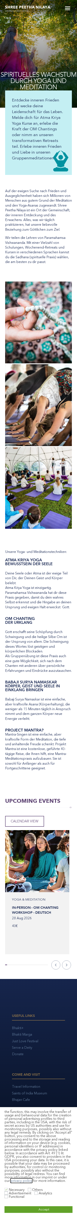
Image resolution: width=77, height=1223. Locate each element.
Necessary (17, 1190)
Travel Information (26, 1087)
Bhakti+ (18, 1028)
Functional (16, 1197)
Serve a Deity (22, 1048)
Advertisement (20, 1193)
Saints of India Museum (29, 1093)
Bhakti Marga (22, 1034)
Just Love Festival (25, 1041)
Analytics (45, 1193)
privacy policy (21, 1181)
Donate (18, 1054)
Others (37, 1190)
